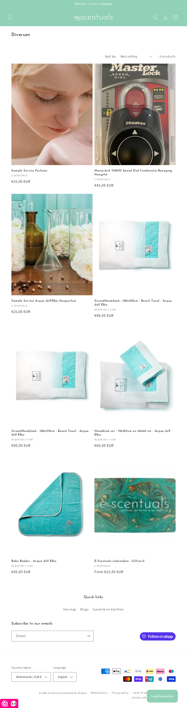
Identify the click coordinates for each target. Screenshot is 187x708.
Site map (69, 609)
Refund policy (99, 692)
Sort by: (110, 56)
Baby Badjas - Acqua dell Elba (33, 561)
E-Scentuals (55, 693)
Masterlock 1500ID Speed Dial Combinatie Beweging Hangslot (133, 172)
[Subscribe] (88, 636)
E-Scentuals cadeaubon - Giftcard (119, 561)
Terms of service (142, 692)
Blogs (84, 609)
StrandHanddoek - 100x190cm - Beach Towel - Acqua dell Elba (133, 302)
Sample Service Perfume (29, 170)
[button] (10, 18)
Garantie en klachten (108, 609)
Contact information (144, 697)
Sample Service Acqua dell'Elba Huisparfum (43, 300)
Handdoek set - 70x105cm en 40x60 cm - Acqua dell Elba (132, 433)
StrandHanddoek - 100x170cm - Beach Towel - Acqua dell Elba (50, 433)
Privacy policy (120, 692)
